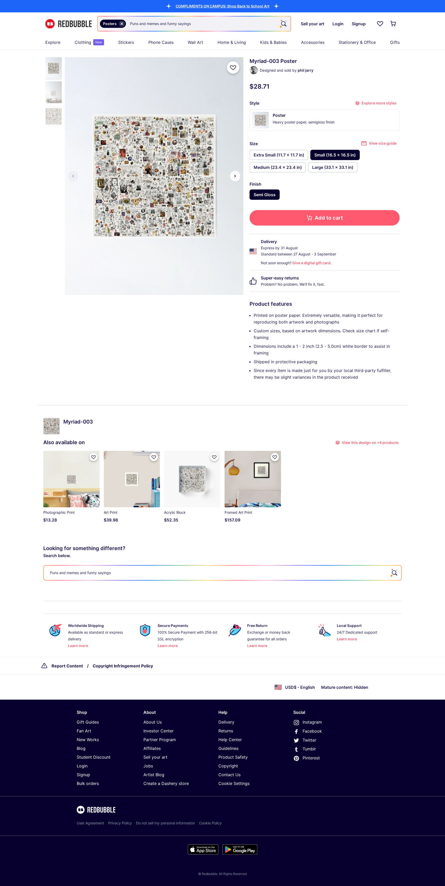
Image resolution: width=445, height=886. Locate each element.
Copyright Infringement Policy (123, 665)
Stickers (126, 42)
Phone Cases (161, 42)
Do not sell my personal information (165, 823)
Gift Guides (88, 722)
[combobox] (194, 23)
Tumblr (309, 748)
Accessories (312, 42)
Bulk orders (88, 783)
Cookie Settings (234, 783)
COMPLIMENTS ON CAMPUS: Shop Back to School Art (222, 6)
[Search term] (283, 24)
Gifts (395, 42)
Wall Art (195, 42)
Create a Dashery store (166, 783)
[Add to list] (233, 67)
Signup (83, 774)
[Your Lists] (380, 24)
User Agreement (90, 823)
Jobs (148, 765)
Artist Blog (153, 774)
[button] (222, 6)
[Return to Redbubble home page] (68, 24)
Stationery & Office (357, 42)
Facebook (312, 731)
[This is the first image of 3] (73, 176)
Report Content (67, 665)
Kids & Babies (273, 42)
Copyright (228, 765)
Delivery (226, 722)
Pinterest (311, 757)
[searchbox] (222, 573)
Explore (52, 42)
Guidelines (228, 748)
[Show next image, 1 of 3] (235, 176)
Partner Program (159, 739)
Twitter (309, 740)
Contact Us (229, 774)
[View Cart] (393, 24)
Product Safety (233, 757)
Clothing (88, 42)
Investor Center (158, 730)
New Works (88, 739)
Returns (225, 730)
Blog (81, 748)
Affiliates (152, 748)
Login (82, 765)
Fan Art (84, 730)
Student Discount (93, 757)
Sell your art (155, 757)
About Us (152, 722)
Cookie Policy (210, 823)
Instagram (312, 722)
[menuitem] (52, 42)
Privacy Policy (120, 823)
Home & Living (232, 42)
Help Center (230, 739)
